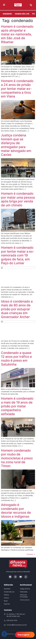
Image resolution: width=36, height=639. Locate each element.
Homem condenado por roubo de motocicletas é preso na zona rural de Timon (17, 458)
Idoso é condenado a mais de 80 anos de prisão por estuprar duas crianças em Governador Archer (17, 309)
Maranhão (7, 14)
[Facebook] (10, 577)
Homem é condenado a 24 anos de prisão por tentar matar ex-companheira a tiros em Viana (17, 88)
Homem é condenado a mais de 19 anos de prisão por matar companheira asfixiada (17, 406)
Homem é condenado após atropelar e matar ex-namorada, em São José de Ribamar (17, 34)
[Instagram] (15, 577)
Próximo (31, 554)
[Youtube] (21, 577)
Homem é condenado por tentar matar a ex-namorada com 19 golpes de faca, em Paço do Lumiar (17, 255)
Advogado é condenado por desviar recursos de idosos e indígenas (16, 510)
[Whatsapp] (26, 577)
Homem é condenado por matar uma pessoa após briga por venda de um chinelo (18, 199)
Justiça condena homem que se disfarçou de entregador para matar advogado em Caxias (16, 145)
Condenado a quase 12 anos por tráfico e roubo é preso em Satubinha (16, 358)
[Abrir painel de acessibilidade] (4, 634)
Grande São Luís (22, 14)
